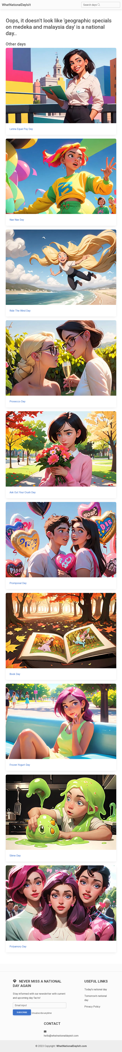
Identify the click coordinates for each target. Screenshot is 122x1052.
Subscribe (22, 1012)
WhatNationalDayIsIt (16, 5)
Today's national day (95, 989)
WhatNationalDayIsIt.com (71, 1046)
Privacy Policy (92, 1006)
